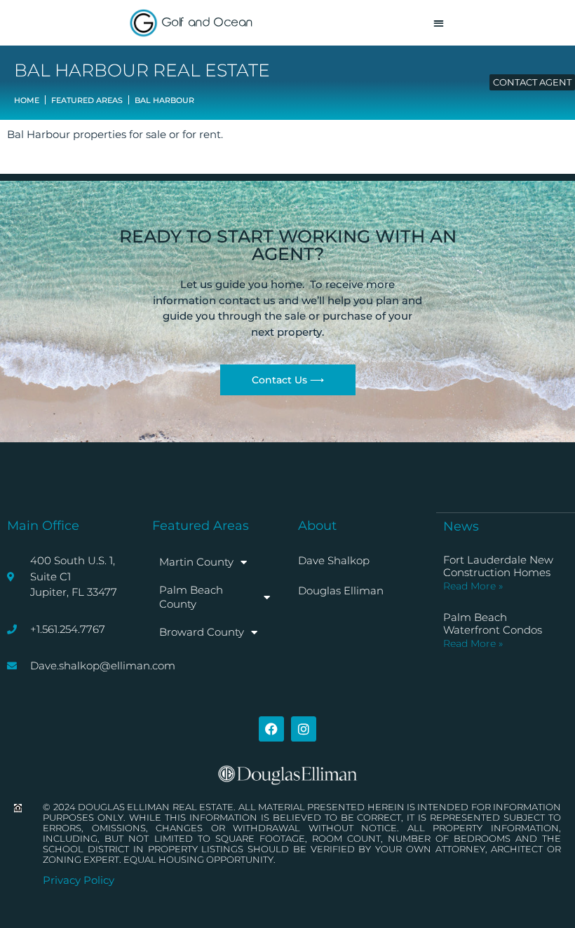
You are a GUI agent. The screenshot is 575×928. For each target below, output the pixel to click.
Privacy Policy (78, 880)
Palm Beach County (191, 596)
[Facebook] (271, 729)
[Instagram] (303, 729)
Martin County (196, 561)
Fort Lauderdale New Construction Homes (498, 566)
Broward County (201, 632)
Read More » (473, 586)
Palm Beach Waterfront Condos (492, 623)
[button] (439, 23)
